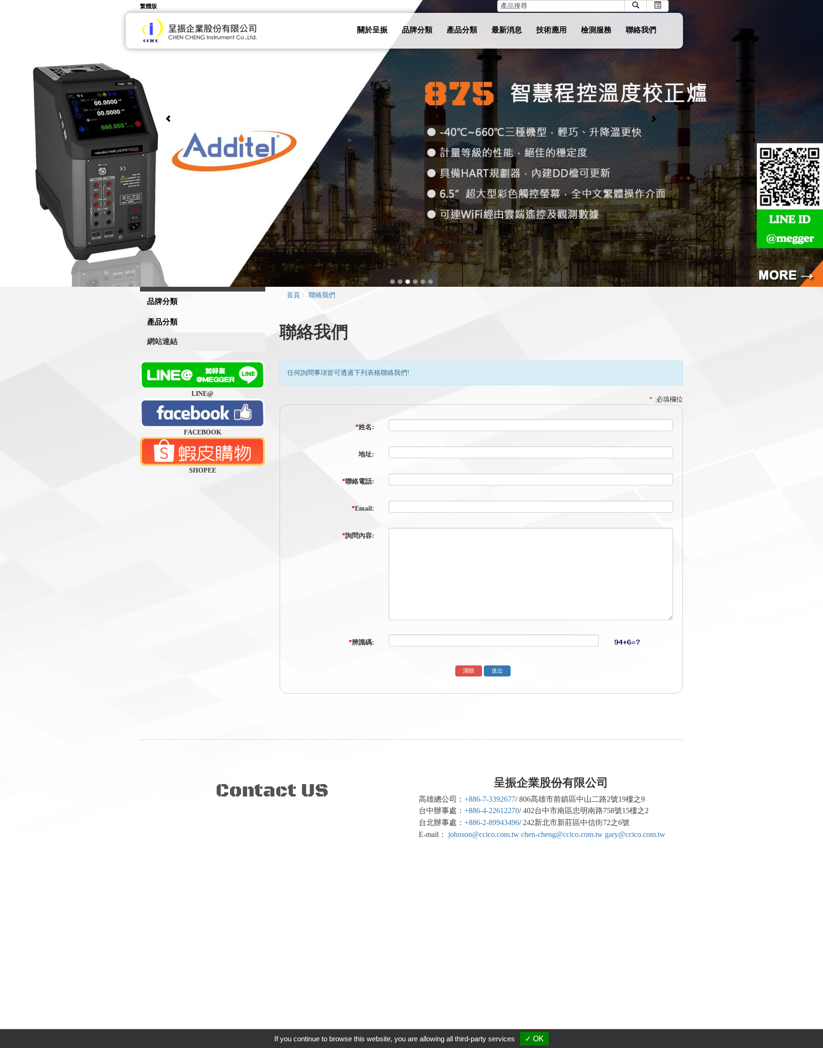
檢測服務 (596, 30)
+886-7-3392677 (489, 799)
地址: (366, 454)
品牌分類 (417, 30)
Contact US (272, 791)
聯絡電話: (358, 481)
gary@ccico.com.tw (635, 834)
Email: (362, 508)
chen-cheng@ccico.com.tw (562, 834)
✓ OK (534, 1039)
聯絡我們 (641, 30)
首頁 (293, 295)
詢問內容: (358, 535)
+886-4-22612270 (491, 810)
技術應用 (551, 30)
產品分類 (462, 30)
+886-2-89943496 (491, 822)
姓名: (364, 427)
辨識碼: (361, 642)
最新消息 (507, 30)
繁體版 (148, 6)
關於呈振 (372, 30)
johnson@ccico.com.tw (483, 834)
